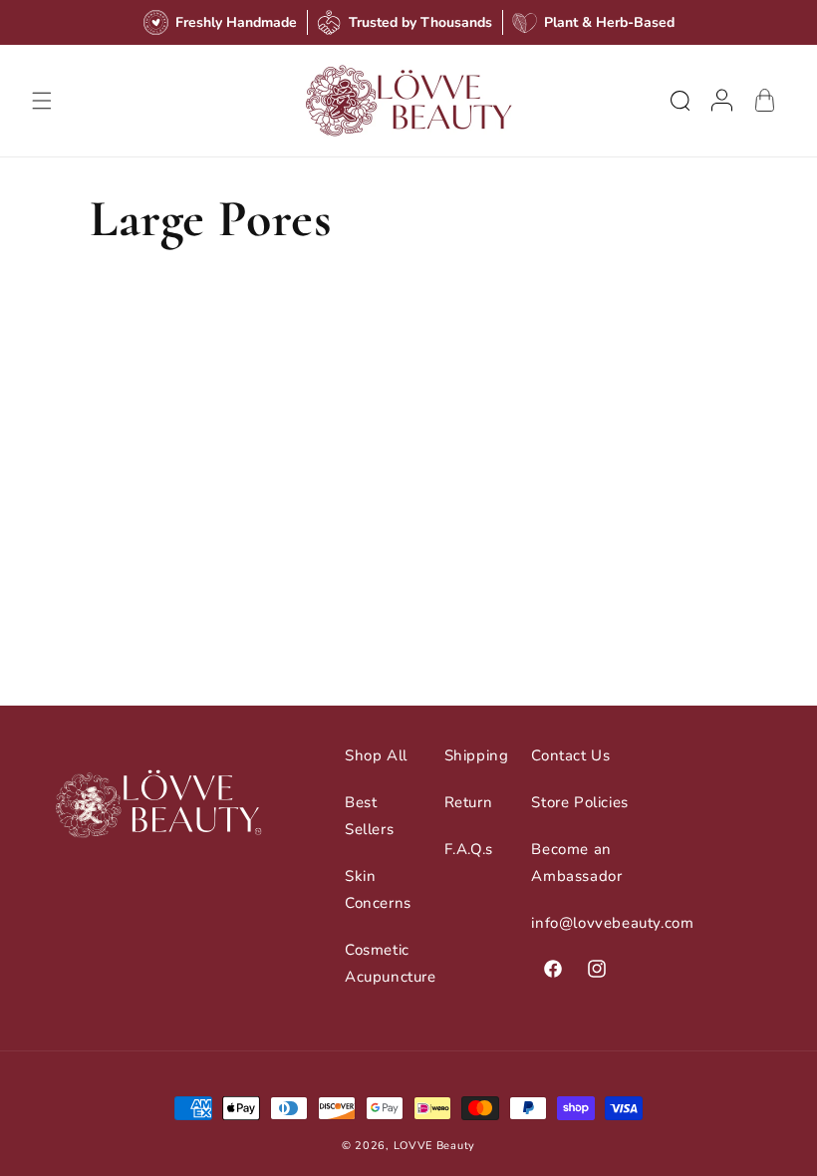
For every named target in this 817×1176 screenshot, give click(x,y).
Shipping (476, 755)
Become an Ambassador (576, 862)
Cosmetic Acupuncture (390, 963)
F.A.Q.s (468, 849)
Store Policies (579, 802)
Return (468, 802)
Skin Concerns (378, 889)
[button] (42, 101)
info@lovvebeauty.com (612, 923)
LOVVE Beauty (434, 1145)
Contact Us (570, 755)
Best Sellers (369, 815)
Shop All (376, 755)
